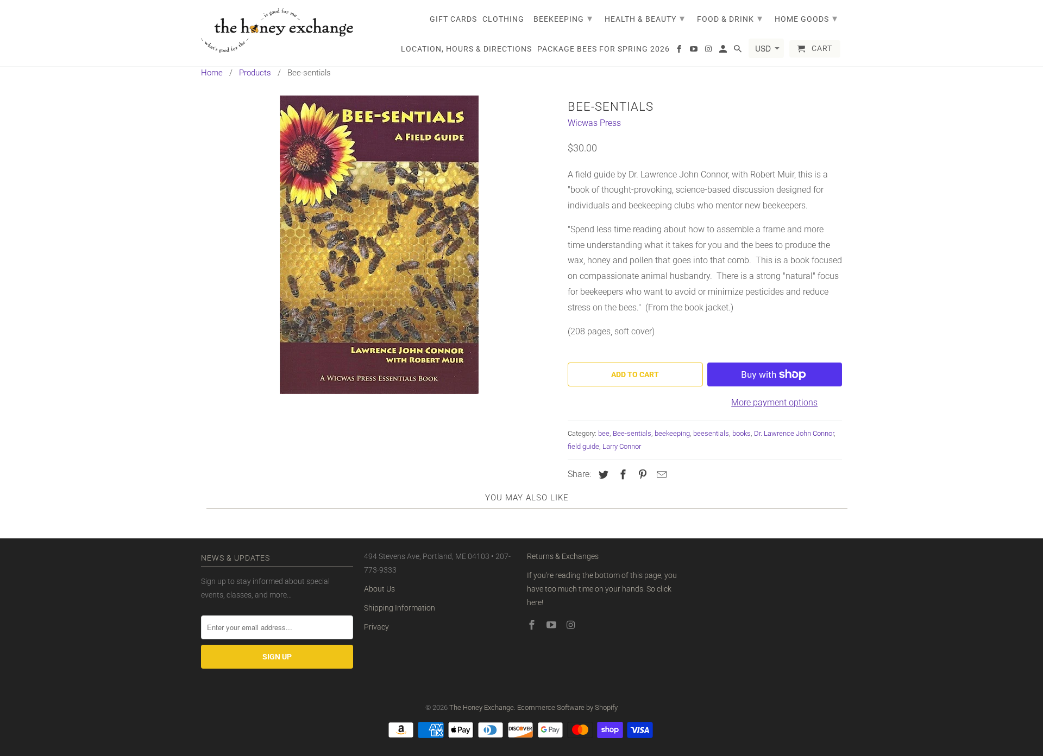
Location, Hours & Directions (466, 49)
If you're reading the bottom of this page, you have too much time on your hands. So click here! (602, 589)
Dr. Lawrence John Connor (794, 433)
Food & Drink (730, 18)
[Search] (738, 51)
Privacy (376, 626)
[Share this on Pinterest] (641, 474)
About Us (379, 589)
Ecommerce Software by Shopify (567, 707)
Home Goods (806, 18)
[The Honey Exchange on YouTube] (552, 625)
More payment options (774, 402)
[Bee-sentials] (379, 245)
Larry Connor (621, 446)
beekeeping (672, 433)
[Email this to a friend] (660, 474)
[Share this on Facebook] (621, 474)
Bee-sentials (632, 433)
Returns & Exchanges (563, 556)
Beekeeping (563, 18)
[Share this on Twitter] (602, 474)
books (741, 433)
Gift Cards (453, 19)
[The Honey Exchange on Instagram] (572, 625)
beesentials (711, 433)
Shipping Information (399, 607)
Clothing (503, 19)
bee (604, 433)
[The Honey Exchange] (277, 30)
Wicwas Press (594, 123)
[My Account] (723, 51)
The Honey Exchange (481, 707)
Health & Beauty (645, 18)
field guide (583, 446)
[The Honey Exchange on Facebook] (533, 625)
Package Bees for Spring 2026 (603, 49)
